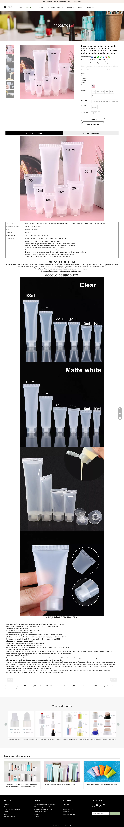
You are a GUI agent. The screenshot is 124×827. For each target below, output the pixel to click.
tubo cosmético (11, 686)
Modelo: (83, 73)
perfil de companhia (91, 133)
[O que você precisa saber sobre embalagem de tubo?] (62, 771)
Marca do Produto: (84, 79)
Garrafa (6, 811)
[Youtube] (100, 805)
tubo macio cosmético (13, 689)
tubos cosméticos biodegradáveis (82, 686)
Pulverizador (7, 807)
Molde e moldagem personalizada (43, 807)
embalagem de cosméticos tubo (61, 686)
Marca (64, 807)
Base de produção (68, 809)
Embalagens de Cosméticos (12, 809)
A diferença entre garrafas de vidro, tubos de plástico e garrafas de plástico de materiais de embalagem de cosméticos (21, 785)
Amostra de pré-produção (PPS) (43, 809)
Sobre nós (66, 804)
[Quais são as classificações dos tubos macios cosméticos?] (102, 771)
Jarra (5, 814)
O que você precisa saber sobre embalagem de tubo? (60, 784)
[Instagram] (104, 805)
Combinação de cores (40, 811)
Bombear (6, 804)
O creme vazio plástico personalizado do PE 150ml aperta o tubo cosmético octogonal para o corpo (76, 739)
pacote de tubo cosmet (24, 686)
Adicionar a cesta (92, 124)
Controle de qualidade (69, 814)
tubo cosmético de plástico (41, 686)
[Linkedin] (97, 805)
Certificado (66, 811)
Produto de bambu (9, 816)
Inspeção (36, 816)
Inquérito (92, 120)
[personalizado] (93, 86)
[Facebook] (93, 805)
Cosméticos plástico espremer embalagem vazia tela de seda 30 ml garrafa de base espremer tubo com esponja (103, 739)
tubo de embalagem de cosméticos (105, 686)
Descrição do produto (34, 133)
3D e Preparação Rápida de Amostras (44, 804)
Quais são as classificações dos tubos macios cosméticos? (101, 784)
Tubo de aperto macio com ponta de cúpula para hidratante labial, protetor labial (21, 739)
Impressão (36, 814)
